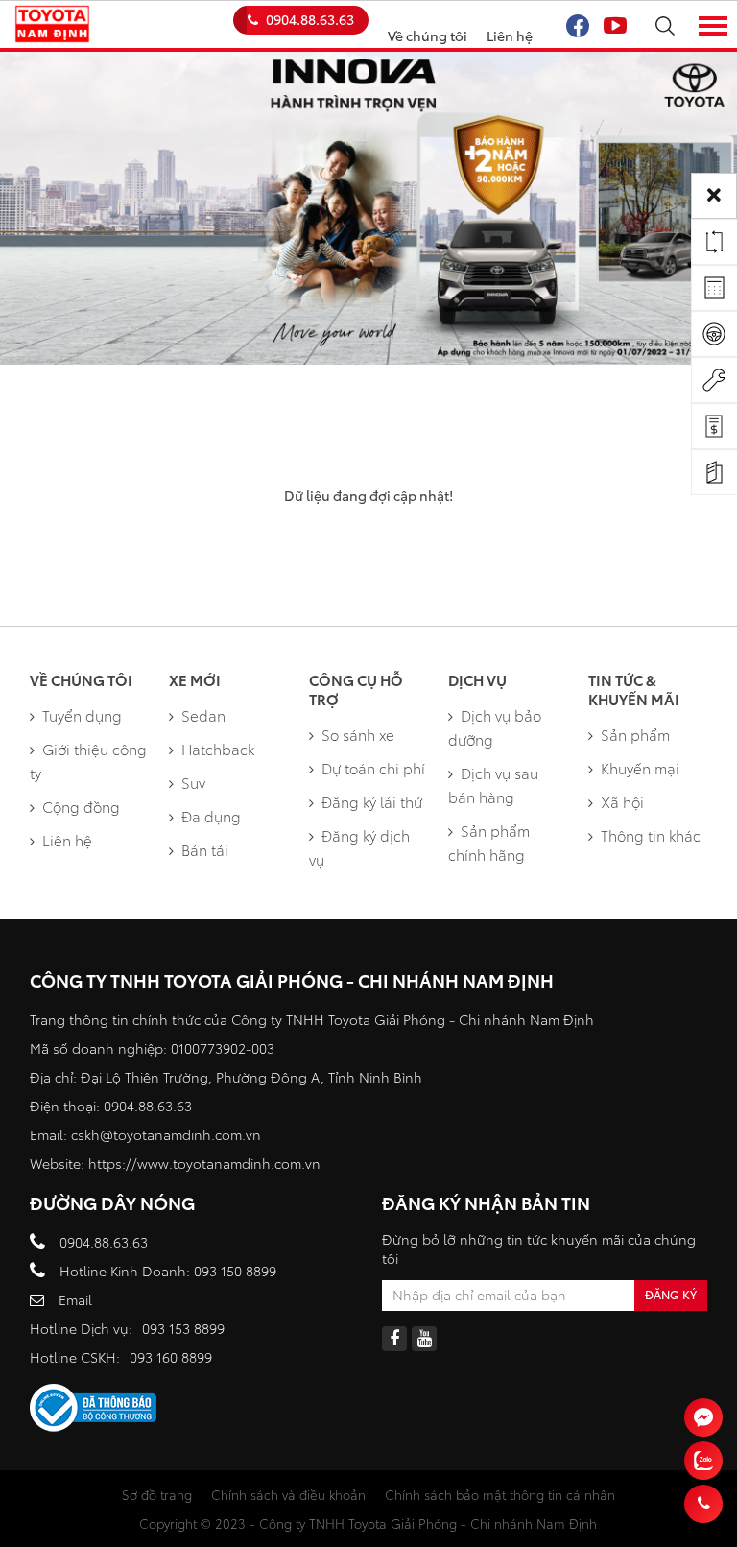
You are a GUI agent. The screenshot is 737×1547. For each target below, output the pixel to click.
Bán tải (204, 849)
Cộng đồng (81, 806)
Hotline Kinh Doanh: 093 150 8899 (167, 1270)
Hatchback (217, 748)
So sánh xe (357, 734)
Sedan (203, 715)
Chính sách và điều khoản (288, 1494)
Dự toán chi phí (373, 767)
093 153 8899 (183, 1328)
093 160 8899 (171, 1357)
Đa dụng (211, 815)
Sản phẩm (635, 734)
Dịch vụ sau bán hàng (493, 784)
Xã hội (622, 801)
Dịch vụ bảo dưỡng (494, 727)
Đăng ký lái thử (371, 801)
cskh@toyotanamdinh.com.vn (166, 1134)
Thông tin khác (651, 834)
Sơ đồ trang (157, 1494)
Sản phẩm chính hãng (489, 842)
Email (75, 1299)
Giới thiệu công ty (88, 760)
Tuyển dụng (82, 715)
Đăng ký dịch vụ (359, 846)
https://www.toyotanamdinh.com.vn (204, 1163)
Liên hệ (510, 35)
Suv (193, 782)
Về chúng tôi (427, 35)
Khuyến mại (640, 767)
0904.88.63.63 (310, 19)
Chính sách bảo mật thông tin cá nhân (500, 1494)
